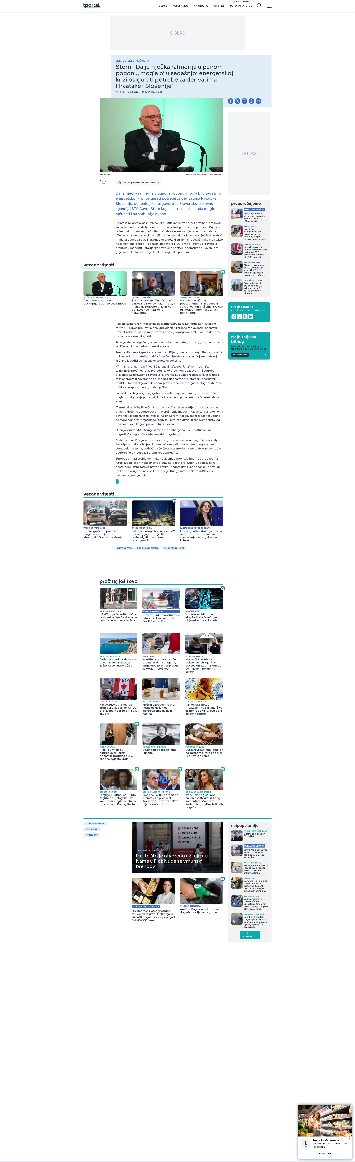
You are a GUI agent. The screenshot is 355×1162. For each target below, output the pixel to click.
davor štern (124, 548)
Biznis (163, 5)
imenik (236, 1)
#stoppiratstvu (241, 5)
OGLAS (177, 33)
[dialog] (325, 1132)
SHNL (221, 5)
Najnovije (201, 5)
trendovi (91, 835)
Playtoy (246, 1)
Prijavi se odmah (240, 355)
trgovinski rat (95, 823)
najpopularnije (244, 825)
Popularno (180, 5)
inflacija (91, 829)
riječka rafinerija (148, 548)
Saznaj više (325, 1153)
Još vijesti (247, 935)
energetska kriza (174, 548)
